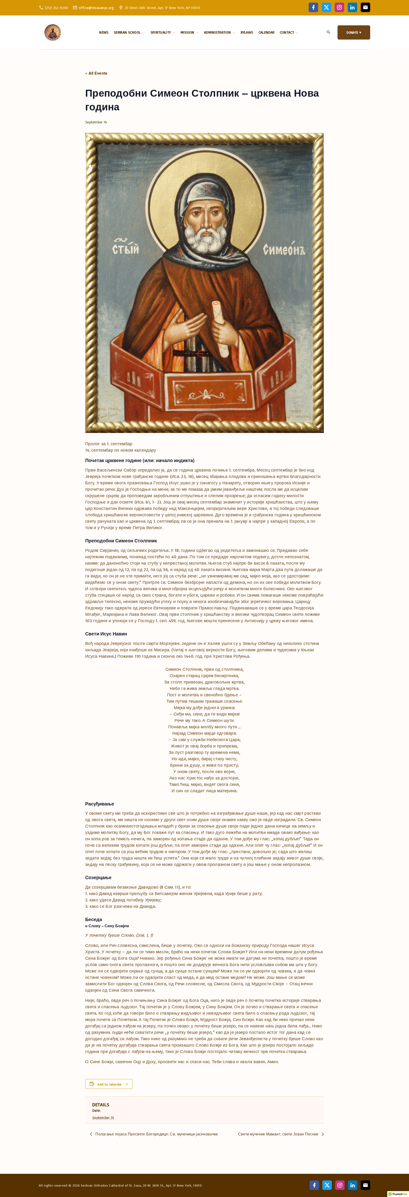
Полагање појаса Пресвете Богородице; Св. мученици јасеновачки (156, 1134)
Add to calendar (110, 1084)
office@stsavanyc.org (96, 7)
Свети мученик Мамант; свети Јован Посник (278, 1134)
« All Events (96, 73)
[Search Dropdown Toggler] (328, 32)
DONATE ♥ (354, 32)
